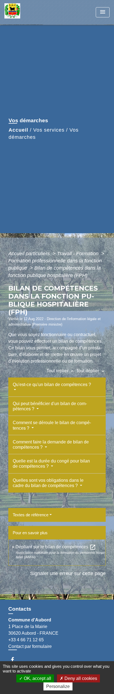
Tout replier (60, 370)
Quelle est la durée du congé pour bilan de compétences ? (51, 464)
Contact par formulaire (30, 646)
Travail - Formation (78, 253)
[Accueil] (25, 12)
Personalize (58, 686)
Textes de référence (30, 514)
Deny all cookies (80, 678)
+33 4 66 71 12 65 (26, 639)
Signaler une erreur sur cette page (68, 573)
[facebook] (15, 659)
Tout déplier (91, 370)
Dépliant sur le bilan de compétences (55, 546)
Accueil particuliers (29, 253)
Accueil (18, 130)
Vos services (48, 130)
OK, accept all (37, 678)
